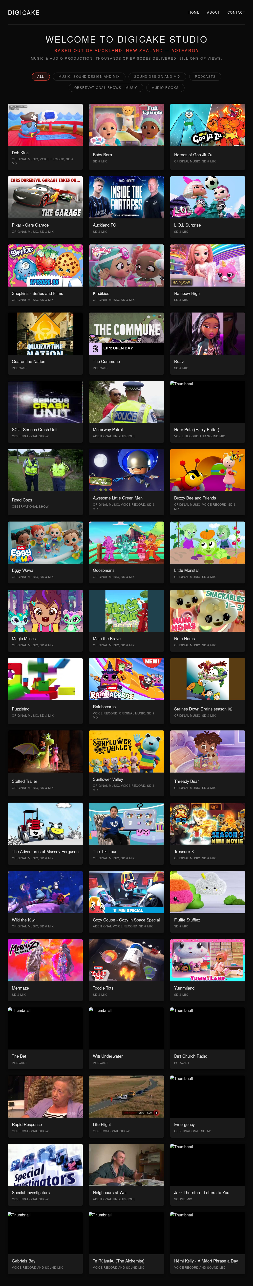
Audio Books (165, 88)
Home (194, 12)
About (213, 12)
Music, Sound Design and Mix (89, 77)
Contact (236, 12)
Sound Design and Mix (157, 77)
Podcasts (205, 77)
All (40, 77)
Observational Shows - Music (106, 88)
